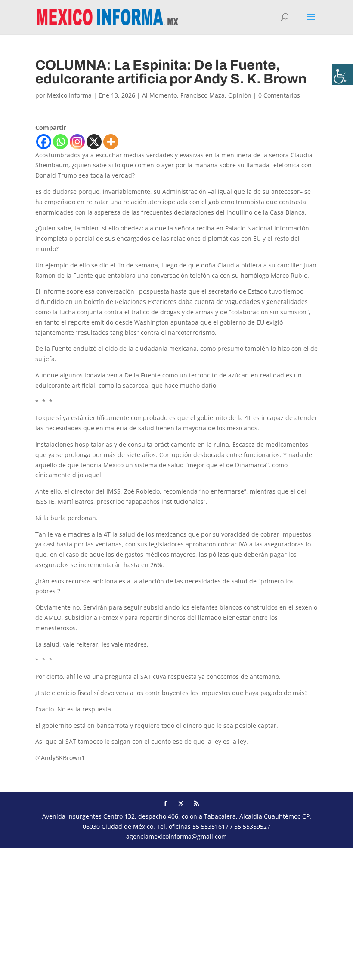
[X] (94, 141)
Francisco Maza (202, 95)
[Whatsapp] (60, 141)
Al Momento (159, 95)
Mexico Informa (69, 95)
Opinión (239, 95)
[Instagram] (77, 141)
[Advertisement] (176, 908)
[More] (110, 141)
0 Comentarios (279, 95)
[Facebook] (43, 141)
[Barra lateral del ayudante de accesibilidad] (342, 74)
